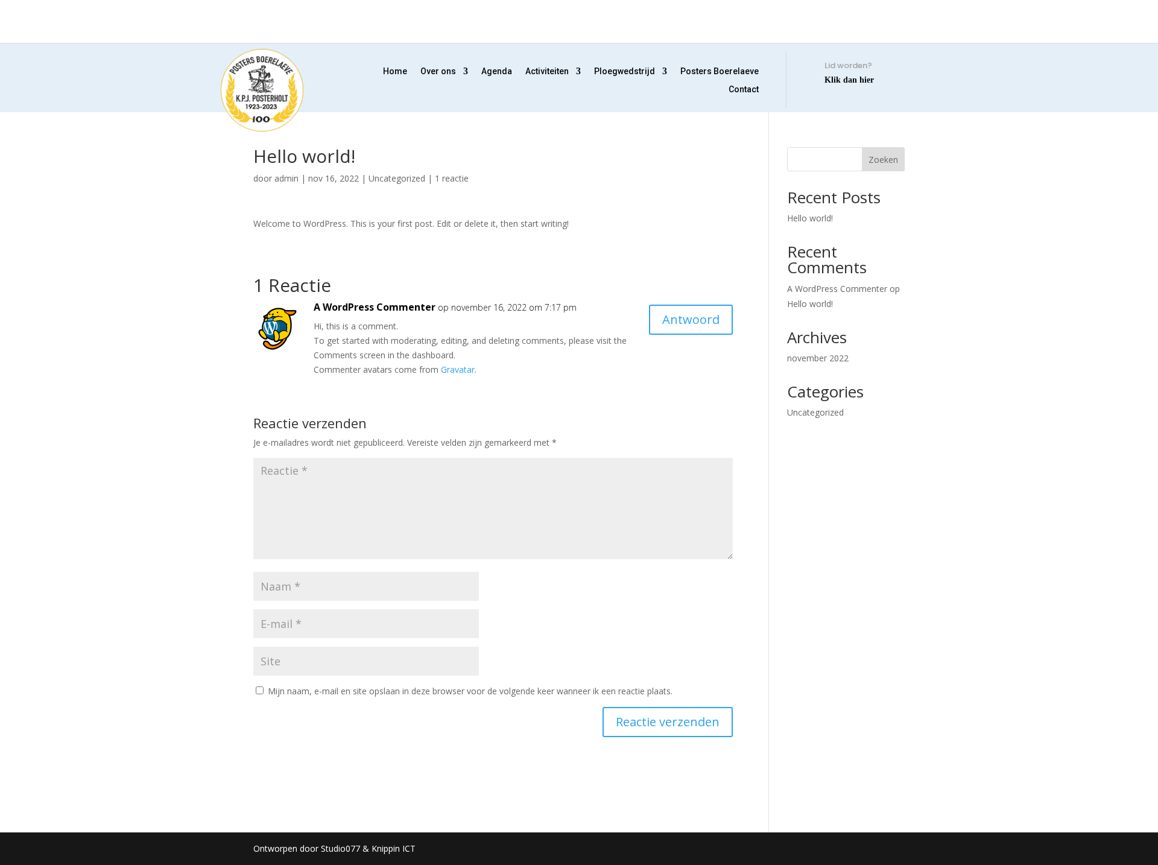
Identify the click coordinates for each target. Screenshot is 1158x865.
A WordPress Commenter (374, 307)
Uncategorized (397, 178)
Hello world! (810, 218)
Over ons (438, 71)
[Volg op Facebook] (232, 25)
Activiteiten (547, 71)
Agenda (496, 71)
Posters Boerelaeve (719, 71)
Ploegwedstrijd (624, 71)
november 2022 (818, 358)
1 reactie (452, 178)
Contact (744, 89)
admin (286, 178)
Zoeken (883, 159)
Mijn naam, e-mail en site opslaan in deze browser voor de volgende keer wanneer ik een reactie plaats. (470, 691)
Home (395, 71)
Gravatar (458, 369)
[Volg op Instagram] (266, 25)
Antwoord (691, 319)
